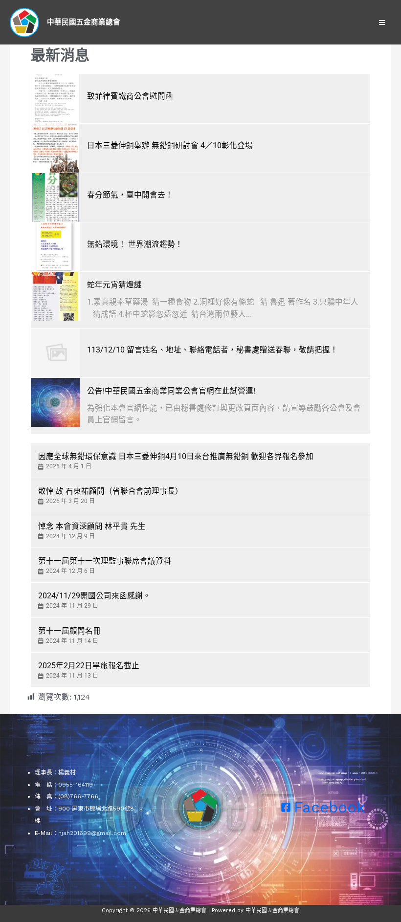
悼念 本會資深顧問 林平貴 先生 (92, 526)
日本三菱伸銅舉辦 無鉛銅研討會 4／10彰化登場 (170, 145)
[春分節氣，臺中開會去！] (55, 197)
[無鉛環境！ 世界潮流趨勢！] (55, 246)
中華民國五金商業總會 (83, 22)
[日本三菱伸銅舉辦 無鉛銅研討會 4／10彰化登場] (55, 148)
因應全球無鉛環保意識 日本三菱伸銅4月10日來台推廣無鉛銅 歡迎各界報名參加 (175, 456)
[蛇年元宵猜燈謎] (55, 296)
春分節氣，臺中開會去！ (130, 195)
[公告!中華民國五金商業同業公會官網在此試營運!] (55, 402)
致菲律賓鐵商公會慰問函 (130, 96)
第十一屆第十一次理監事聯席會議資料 (104, 561)
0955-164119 (75, 784)
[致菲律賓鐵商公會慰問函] (55, 98)
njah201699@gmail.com (92, 833)
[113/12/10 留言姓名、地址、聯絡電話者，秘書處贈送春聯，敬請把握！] (55, 353)
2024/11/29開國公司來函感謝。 (94, 596)
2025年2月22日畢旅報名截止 (88, 665)
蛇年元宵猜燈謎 (114, 285)
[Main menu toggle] (382, 22)
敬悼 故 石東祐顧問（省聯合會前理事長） (110, 491)
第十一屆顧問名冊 (69, 631)
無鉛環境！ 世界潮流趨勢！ (135, 244)
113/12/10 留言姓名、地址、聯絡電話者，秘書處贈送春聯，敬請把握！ (212, 350)
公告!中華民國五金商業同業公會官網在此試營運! (171, 391)
